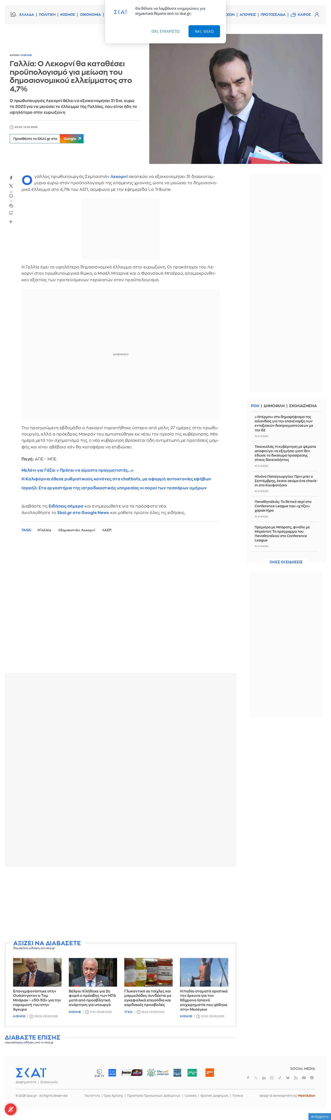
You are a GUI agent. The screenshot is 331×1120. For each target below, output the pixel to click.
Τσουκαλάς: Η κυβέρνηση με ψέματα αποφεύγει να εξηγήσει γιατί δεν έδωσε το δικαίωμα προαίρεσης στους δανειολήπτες (285, 453)
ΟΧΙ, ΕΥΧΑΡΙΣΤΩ (165, 31)
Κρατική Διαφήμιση (215, 1095)
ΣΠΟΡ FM (131, 1073)
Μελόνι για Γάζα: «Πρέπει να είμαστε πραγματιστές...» (78, 470)
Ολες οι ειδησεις (286, 562)
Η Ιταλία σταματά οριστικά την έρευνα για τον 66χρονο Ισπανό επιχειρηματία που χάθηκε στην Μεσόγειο (204, 1000)
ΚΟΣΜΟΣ (67, 14)
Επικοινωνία (49, 1082)
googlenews (311, 1077)
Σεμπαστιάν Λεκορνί (77, 530)
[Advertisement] (122, 904)
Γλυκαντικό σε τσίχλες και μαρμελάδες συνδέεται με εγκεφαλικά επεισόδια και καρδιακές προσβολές (147, 998)
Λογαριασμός (316, 14)
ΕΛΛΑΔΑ (26, 14)
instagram (271, 1077)
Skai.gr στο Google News (83, 513)
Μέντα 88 (192, 1073)
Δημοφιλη (274, 406)
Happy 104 (210, 1073)
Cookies (191, 1095)
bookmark (11, 213)
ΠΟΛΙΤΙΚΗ (47, 14)
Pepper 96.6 (177, 1073)
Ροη (255, 406)
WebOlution (306, 1095)
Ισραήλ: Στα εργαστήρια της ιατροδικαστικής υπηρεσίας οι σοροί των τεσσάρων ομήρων (114, 488)
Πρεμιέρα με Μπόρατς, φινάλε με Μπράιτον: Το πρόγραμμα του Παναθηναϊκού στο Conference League (282, 533)
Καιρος (304, 14)
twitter (11, 186)
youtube (303, 1077)
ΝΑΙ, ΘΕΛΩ (204, 31)
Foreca (238, 1095)
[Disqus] (121, 606)
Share (11, 221)
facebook (11, 178)
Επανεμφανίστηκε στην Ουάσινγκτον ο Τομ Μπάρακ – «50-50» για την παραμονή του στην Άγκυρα (37, 1000)
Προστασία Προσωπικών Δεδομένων (154, 1095)
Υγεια (128, 1012)
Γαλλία (45, 530)
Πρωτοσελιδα (273, 14)
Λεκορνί (119, 177)
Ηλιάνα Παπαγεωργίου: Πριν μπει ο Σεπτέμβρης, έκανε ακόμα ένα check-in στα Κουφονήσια (286, 481)
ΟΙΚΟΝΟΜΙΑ (90, 14)
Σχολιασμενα (303, 406)
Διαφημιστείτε (26, 1082)
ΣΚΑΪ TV (99, 1073)
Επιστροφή (319, 1103)
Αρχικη (15, 55)
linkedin (263, 1077)
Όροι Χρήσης (113, 1095)
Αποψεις (248, 14)
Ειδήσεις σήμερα (66, 506)
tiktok (279, 1077)
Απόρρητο (320, 1116)
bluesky (287, 1077)
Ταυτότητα (92, 1095)
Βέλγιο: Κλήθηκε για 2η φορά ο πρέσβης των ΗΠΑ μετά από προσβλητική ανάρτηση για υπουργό (92, 998)
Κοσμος (26, 55)
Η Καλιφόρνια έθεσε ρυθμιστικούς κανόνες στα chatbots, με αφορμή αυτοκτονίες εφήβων (116, 479)
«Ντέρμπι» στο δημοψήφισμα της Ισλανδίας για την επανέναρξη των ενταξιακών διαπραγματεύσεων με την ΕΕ (284, 423)
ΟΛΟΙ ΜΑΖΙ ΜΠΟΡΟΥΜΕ (154, 1075)
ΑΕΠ (108, 530)
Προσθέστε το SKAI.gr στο (44, 138)
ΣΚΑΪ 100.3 (112, 1073)
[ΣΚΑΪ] (31, 1072)
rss (295, 1077)
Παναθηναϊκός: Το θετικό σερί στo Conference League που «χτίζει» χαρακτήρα (283, 506)
